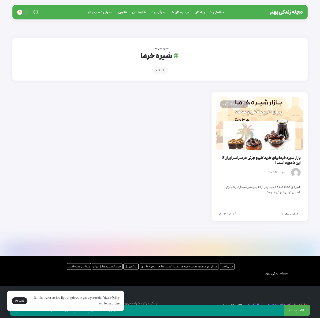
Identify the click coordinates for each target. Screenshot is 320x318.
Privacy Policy (111, 298)
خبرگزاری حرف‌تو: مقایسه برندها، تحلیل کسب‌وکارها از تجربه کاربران (179, 266)
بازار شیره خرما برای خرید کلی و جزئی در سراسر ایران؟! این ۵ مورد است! (261, 160)
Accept (19, 300)
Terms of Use (111, 303)
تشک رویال (131, 266)
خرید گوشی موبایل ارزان (107, 266)
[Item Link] (259, 123)
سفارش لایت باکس (79, 266)
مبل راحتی (227, 266)
